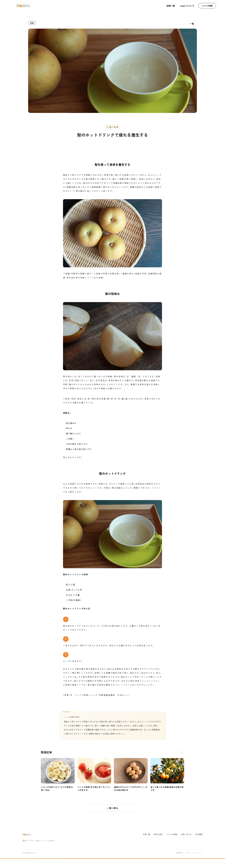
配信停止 (179, 853)
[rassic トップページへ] (23, 6)
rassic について (187, 5)
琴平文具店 (158, 834)
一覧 (192, 23)
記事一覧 (171, 5)
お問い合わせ (186, 834)
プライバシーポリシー (194, 853)
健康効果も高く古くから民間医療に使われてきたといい (95, 187)
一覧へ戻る (112, 808)
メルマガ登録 (207, 5)
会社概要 (198, 834)
